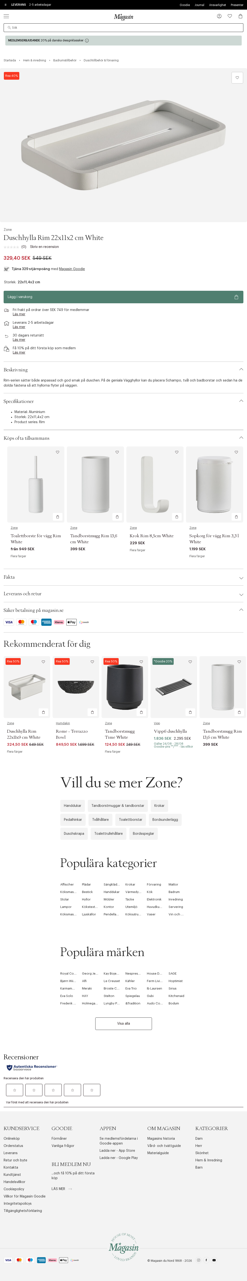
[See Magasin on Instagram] (198, 1261)
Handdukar (72, 806)
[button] (219, 16)
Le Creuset (112, 981)
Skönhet (202, 1153)
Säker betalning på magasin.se (34, 610)
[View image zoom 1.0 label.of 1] (123, 145)
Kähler (130, 981)
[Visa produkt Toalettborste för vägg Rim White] (35, 484)
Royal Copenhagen (74, 973)
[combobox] (123, 27)
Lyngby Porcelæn (117, 1003)
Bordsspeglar (143, 833)
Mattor (173, 884)
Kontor (109, 906)
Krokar (159, 806)
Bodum (174, 1003)
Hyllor (86, 899)
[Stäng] (199, 692)
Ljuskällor (89, 914)
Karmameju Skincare (75, 988)
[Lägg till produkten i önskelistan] (237, 78)
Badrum (174, 891)
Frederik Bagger (72, 1003)
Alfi (84, 981)
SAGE (173, 973)
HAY (85, 995)
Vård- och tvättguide (164, 1146)
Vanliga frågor (63, 1146)
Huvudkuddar (156, 906)
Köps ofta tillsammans (26, 438)
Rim (42, 422)
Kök (150, 891)
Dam (199, 1138)
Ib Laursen (154, 988)
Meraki (87, 988)
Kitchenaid (176, 995)
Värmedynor (134, 891)
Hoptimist (176, 981)
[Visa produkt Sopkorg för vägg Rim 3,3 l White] (214, 484)
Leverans (11, 1153)
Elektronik (154, 899)
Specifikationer (19, 401)
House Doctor (157, 973)
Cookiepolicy (14, 1189)
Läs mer (59, 1189)
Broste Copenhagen (119, 988)
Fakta (9, 577)
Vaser (151, 914)
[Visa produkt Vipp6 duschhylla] (174, 687)
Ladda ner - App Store (117, 1150)
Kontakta (11, 1167)
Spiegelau (132, 995)
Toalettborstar (130, 820)
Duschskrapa (74, 833)
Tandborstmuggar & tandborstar (117, 806)
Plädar (86, 884)
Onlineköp (12, 1138)
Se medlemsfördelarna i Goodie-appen (119, 1141)
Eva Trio (131, 988)
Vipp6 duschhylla (170, 731)
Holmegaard (91, 1003)
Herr (198, 1146)
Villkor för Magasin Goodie (25, 1196)
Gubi (150, 995)
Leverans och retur (22, 593)
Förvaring (154, 884)
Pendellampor (114, 914)
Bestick (87, 891)
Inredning (176, 899)
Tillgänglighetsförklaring (23, 1211)
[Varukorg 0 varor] (240, 16)
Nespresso (133, 973)
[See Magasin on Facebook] (206, 1261)
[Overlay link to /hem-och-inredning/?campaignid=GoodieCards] (123, 40)
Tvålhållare (100, 820)
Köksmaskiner (70, 891)
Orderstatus (13, 1146)
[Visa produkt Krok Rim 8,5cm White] (155, 484)
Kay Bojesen (113, 973)
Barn (199, 1167)
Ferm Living (155, 981)
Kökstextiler (91, 906)
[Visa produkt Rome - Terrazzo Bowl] (76, 687)
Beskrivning (16, 370)
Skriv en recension (44, 247)
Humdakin (63, 723)
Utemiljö (131, 906)
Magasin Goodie (72, 269)
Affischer (67, 884)
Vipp (157, 723)
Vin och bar (177, 914)
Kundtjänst (12, 1175)
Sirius (173, 988)
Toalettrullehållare (108, 833)
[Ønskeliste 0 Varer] (230, 16)
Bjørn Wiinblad (71, 981)
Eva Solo (66, 995)
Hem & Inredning (208, 1160)
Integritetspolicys (18, 1203)
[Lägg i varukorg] (57, 517)
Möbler (109, 899)
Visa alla (123, 1023)
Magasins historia (161, 1138)
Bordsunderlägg (165, 820)
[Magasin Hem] (123, 17)
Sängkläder (112, 884)
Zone (8, 230)
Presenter (237, 5)
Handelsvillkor (14, 1182)
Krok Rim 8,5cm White (152, 536)
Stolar (64, 899)
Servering (176, 906)
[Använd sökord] (9, 28)
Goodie (185, 5)
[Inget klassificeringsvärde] (12, 247)
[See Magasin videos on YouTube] (214, 1261)
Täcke (129, 899)
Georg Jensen (92, 973)
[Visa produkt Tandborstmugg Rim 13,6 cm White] (95, 484)
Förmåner (59, 1138)
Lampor (66, 906)
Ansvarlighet (217, 5)
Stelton (109, 995)
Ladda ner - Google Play (119, 1158)
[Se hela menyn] (6, 16)
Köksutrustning (136, 914)
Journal (199, 5)
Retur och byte (15, 1160)
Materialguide (158, 1153)
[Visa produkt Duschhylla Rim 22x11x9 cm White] (27, 687)
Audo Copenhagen (161, 1003)
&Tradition (132, 1003)
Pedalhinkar (73, 820)
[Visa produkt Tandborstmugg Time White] (125, 687)
